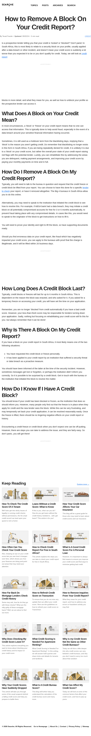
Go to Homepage (40, 726)
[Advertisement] (45, 81)
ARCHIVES (58, 5)
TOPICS (34, 5)
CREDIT (88, 36)
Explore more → (83, 484)
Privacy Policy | (75, 726)
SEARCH (71, 5)
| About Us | (54, 726)
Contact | (63, 726)
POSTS (45, 5)
